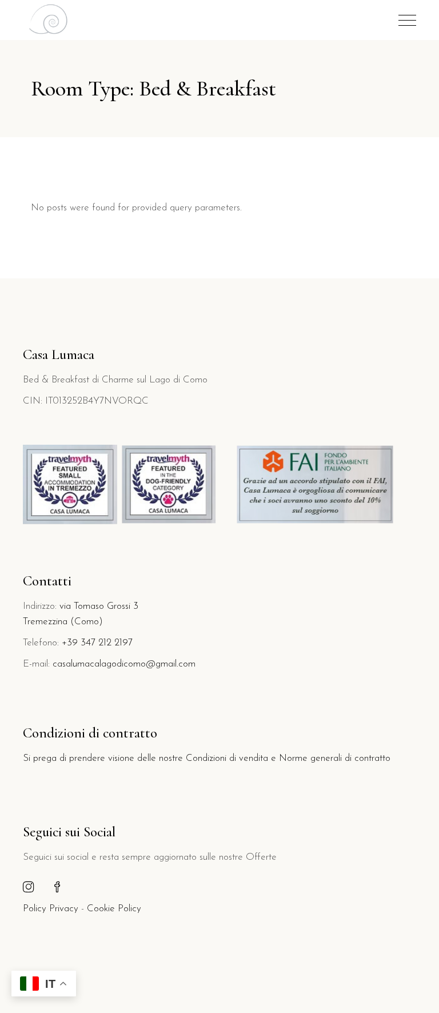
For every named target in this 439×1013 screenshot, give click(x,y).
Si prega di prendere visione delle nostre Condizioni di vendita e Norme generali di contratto (206, 758)
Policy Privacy (50, 909)
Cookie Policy (114, 909)
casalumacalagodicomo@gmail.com (124, 664)
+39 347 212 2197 (97, 643)
